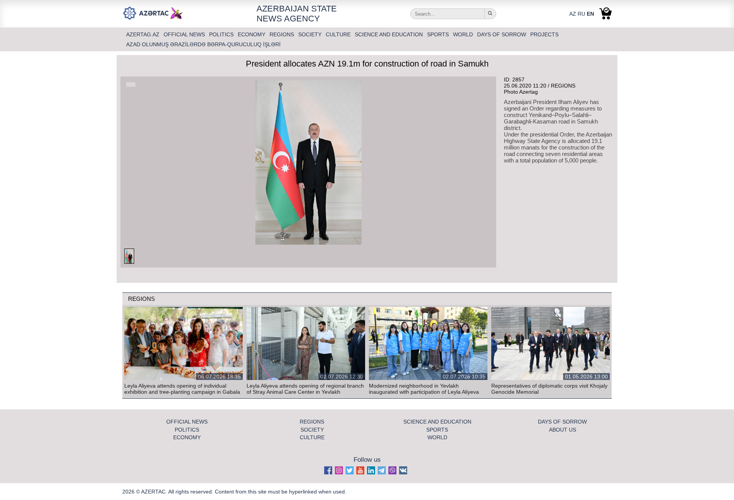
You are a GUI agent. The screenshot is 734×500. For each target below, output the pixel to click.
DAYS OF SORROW (502, 34)
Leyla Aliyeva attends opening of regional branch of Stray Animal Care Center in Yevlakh (305, 389)
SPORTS (438, 34)
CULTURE (339, 34)
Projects (544, 34)
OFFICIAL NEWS (185, 34)
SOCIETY (310, 34)
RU (581, 14)
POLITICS (222, 34)
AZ (572, 14)
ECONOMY (252, 34)
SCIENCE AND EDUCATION (389, 34)
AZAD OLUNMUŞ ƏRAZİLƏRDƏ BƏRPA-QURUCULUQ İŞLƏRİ (203, 44)
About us (562, 430)
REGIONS (283, 34)
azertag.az (143, 34)
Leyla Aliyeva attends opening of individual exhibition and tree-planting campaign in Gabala (182, 389)
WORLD (463, 34)
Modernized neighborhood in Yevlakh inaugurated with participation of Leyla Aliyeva (424, 389)
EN (590, 14)
